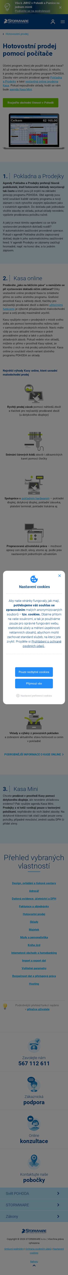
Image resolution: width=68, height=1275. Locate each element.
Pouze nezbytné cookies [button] (34, 672)
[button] (34, 695)
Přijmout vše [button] (34, 683)
